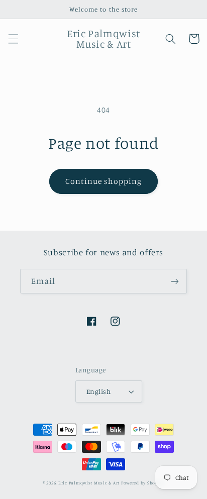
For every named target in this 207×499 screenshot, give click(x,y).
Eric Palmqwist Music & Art (89, 482)
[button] (13, 38)
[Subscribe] (174, 281)
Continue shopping (103, 181)
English (98, 391)
